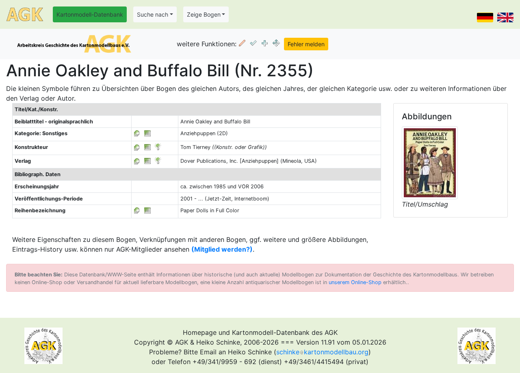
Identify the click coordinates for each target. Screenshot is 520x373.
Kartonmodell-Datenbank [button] (89, 14)
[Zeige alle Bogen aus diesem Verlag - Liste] (137, 161)
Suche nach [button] (152, 14)
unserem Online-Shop (355, 282)
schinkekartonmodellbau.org (322, 352)
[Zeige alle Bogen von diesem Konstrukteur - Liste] (137, 147)
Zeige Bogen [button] (204, 14)
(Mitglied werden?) (222, 249)
